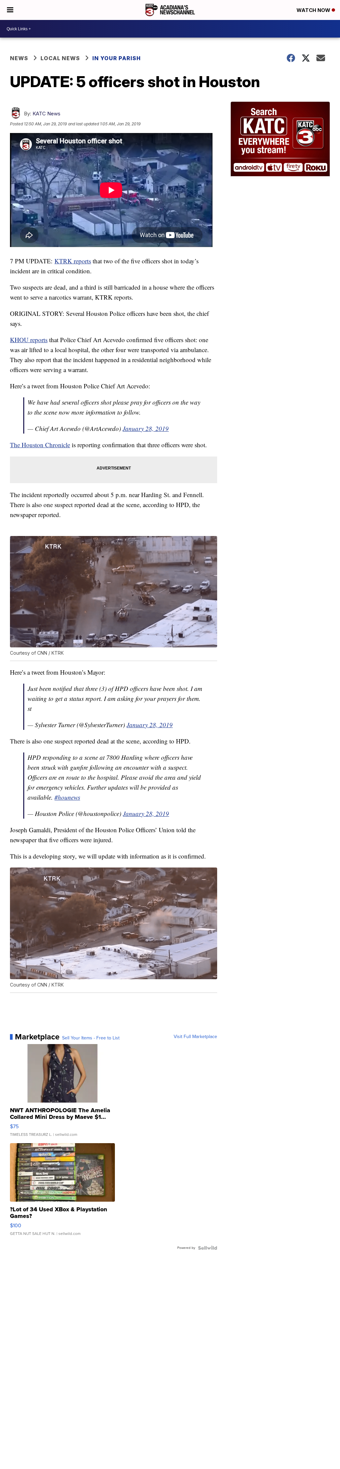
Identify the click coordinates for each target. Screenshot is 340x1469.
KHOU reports (28, 339)
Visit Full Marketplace (195, 1036)
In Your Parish (116, 58)
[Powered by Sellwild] (207, 1248)
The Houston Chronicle (40, 445)
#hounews (67, 797)
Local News (60, 58)
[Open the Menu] (10, 10)
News (19, 58)
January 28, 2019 (146, 428)
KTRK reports (72, 261)
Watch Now (314, 10)
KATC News (46, 113)
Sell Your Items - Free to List (91, 1038)
